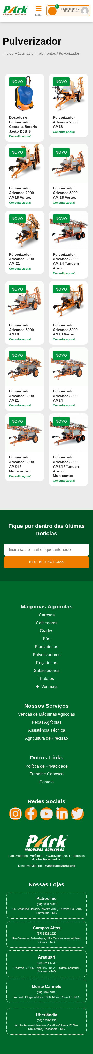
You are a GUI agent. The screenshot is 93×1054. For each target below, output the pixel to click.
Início (7, 53)
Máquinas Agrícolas (47, 606)
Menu (38, 15)
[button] (17, 81)
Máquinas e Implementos (35, 53)
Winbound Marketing (60, 866)
